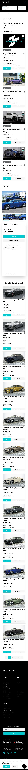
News (18, 688)
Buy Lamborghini (7, 682)
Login (4, 705)
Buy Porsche (6, 696)
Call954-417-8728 (14, 240)
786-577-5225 (18, 315)
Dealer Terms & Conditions (9, 712)
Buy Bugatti (5, 684)
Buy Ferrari (5, 680)
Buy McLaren (6, 694)
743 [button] (19, 657)
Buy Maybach (6, 690)
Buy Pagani (5, 686)
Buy (17, 686)
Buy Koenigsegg (6, 688)
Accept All (6, 766)
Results (9, 18)
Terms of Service (7, 717)
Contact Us (19, 680)
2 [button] (12, 657)
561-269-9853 (18, 106)
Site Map (18, 684)
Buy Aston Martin (6, 698)
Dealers (18, 690)
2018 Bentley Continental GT (11, 225)
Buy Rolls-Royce (6, 692)
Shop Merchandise (21, 692)
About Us (18, 682)
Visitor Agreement (7, 710)
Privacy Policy (6, 715)
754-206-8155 (18, 68)
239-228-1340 (18, 378)
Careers (18, 696)
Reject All (15, 766)
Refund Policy (19, 694)
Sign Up (14, 733)
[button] (6, 657)
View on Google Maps (9, 274)
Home (4, 18)
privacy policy (9, 763)
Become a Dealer (7, 708)
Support (5, 746)
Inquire (6, 68)
